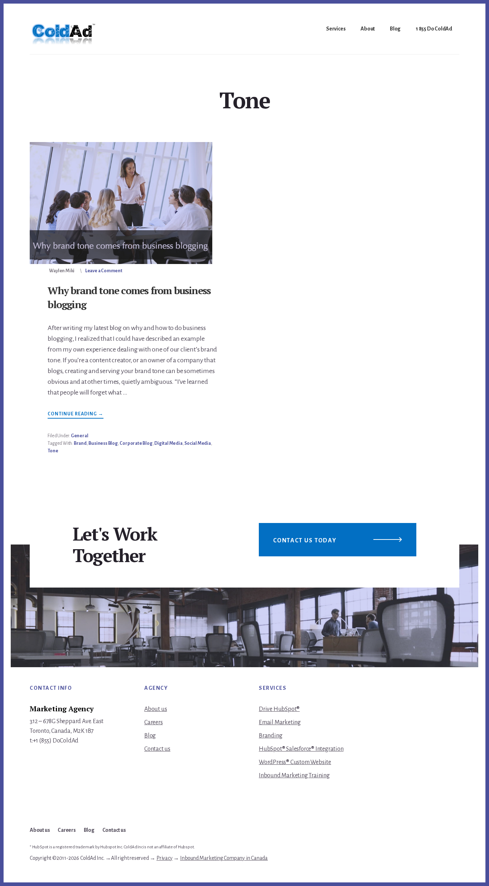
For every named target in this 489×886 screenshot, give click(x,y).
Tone (53, 450)
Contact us (157, 749)
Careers (153, 722)
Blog (150, 735)
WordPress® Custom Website (295, 762)
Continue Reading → (75, 415)
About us (155, 709)
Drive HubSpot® (279, 709)
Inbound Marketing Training (294, 775)
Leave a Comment (103, 270)
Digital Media (168, 443)
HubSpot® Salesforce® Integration (301, 749)
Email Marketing (280, 722)
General (79, 435)
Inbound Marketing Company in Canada (224, 858)
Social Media (197, 443)
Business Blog (102, 443)
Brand (80, 443)
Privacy (164, 858)
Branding (270, 735)
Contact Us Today (305, 540)
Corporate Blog (136, 443)
